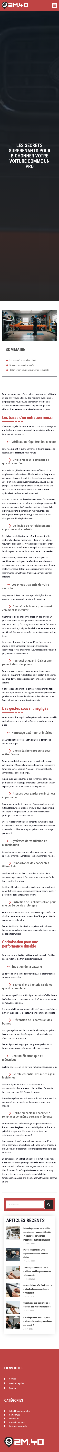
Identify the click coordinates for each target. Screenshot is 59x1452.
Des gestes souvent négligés (22, 365)
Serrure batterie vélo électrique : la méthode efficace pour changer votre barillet (37, 1289)
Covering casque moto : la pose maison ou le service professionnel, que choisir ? (38, 1321)
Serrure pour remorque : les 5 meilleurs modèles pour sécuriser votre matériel (37, 1271)
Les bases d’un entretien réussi (23, 360)
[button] (54, 5)
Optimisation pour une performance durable (29, 370)
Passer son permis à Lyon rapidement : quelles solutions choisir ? (35, 1254)
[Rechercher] (49, 1204)
